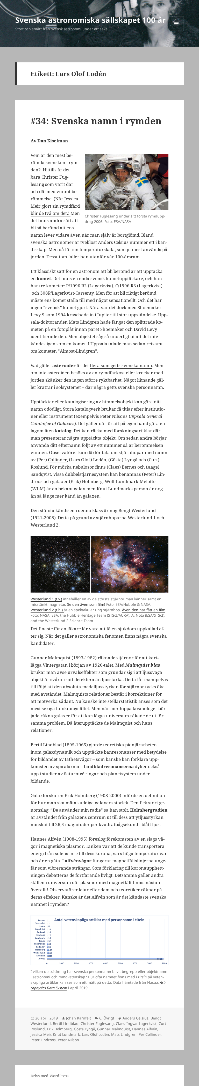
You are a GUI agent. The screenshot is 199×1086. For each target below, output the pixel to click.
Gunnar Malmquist (113, 1028)
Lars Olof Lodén (95, 1034)
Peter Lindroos (43, 1039)
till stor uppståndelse (134, 315)
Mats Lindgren (124, 1034)
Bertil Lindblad (66, 1023)
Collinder (57, 460)
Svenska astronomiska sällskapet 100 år (90, 20)
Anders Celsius (135, 1018)
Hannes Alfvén (144, 1028)
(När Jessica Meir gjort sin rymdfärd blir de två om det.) (55, 206)
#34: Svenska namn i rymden (96, 121)
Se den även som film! (86, 604)
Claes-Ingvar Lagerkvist (136, 1023)
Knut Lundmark (66, 1034)
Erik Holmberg (59, 1028)
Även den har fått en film (143, 609)
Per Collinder (150, 1034)
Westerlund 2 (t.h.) (47, 609)
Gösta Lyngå (84, 1028)
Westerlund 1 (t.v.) (46, 598)
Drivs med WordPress (49, 1075)
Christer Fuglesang (97, 1023)
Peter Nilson (68, 1039)
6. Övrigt (106, 1018)
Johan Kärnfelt (78, 1018)
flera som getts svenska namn (121, 365)
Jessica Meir (41, 1034)
